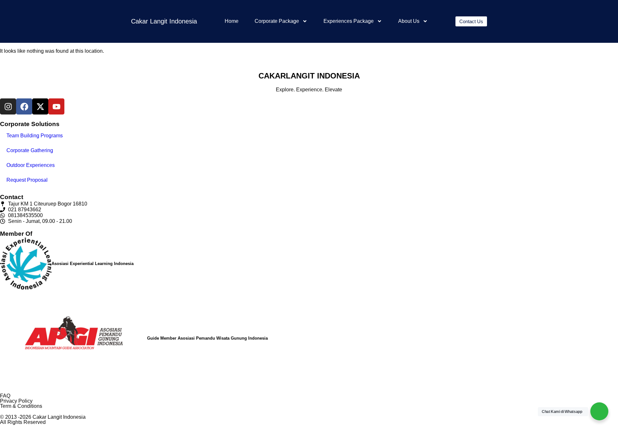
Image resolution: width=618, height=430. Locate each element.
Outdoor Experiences (30, 165)
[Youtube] (56, 106)
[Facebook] (24, 106)
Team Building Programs (34, 135)
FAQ (5, 395)
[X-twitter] (40, 106)
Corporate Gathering (29, 150)
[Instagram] (8, 106)
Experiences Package (348, 21)
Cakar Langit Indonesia (164, 21)
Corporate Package (277, 21)
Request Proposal (27, 180)
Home (232, 21)
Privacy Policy (16, 401)
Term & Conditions (21, 406)
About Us (408, 21)
